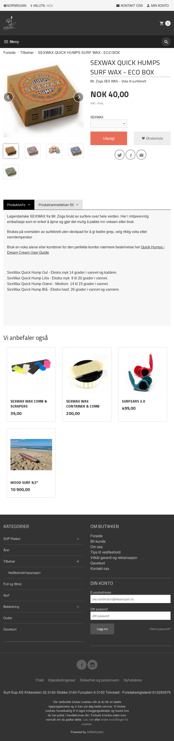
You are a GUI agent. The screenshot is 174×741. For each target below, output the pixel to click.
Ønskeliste (154, 138)
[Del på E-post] (141, 155)
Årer (6, 550)
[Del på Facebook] (130, 155)
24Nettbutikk (95, 732)
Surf (6, 595)
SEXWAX (96, 117)
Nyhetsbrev (133, 680)
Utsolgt (108, 138)
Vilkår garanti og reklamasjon (113, 557)
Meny (14, 41)
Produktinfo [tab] (16, 204)
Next (83, 96)
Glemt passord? (160, 629)
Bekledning (11, 606)
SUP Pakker (12, 538)
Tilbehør (9, 561)
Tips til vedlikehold (105, 552)
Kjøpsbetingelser (61, 680)
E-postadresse (100, 592)
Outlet (7, 618)
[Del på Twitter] (120, 155)
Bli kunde (98, 541)
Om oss (96, 546)
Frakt (40, 680)
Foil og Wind (12, 584)
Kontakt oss (99, 568)
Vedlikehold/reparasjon (24, 572)
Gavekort (10, 629)
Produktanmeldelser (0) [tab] (56, 204)
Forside (9, 52)
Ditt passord (99, 609)
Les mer (89, 719)
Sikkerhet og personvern (99, 680)
